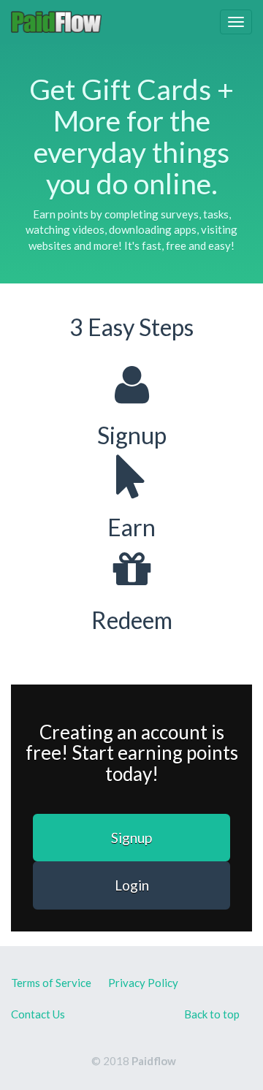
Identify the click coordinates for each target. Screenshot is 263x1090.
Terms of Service (51, 982)
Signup (131, 837)
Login (132, 885)
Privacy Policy (143, 982)
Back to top (212, 1014)
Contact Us (38, 1014)
